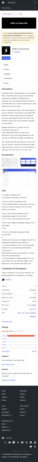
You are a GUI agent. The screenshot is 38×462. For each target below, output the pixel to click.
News (3, 394)
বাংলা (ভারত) (9, 438)
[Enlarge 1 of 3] (16, 160)
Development (8, 78)
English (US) (32, 309)
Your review (5, 351)
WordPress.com (8, 421)
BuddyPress (6, 430)
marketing (33, 313)
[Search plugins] (20, 14)
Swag (22, 415)
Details (6, 65)
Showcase (23, 391)
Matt (4, 424)
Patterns (22, 400)
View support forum (8, 364)
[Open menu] (35, 2)
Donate (23, 412)
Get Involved (24, 406)
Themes (22, 394)
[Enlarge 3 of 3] (34, 171)
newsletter (33, 316)
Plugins (22, 397)
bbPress (5, 427)
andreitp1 (17, 52)
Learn (3, 406)
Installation (7, 74)
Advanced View (7, 321)
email (19, 313)
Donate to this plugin (8, 380)
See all (34, 351)
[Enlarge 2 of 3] (34, 160)
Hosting (4, 397)
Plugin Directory (6, 8)
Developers (5, 412)
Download (6, 58)
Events (22, 409)
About (4, 391)
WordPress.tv (7, 415)
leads (27, 313)
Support (6, 83)
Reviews (6, 69)
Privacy (4, 400)
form (23, 313)
